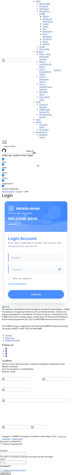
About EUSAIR (44, 4)
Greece (45, 26)
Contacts (57, 70)
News (38, 119)
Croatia (46, 24)
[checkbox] (18, 160)
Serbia (45, 41)
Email (3, 459)
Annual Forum (41, 132)
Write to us (9, 338)
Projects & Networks (43, 105)
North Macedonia (47, 35)
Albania (46, 16)
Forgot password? (17, 283)
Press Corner (44, 49)
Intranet (8, 335)
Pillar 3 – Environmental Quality (45, 71)
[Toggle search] (4, 142)
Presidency (43, 6)
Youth (38, 102)
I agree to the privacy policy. (14, 470)
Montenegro (48, 31)
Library (42, 46)
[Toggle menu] (38, 165)
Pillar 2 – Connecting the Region (45, 64)
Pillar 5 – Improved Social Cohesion (45, 87)
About (38, 1)
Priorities (39, 51)
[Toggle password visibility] (60, 269)
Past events (44, 129)
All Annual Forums (43, 135)
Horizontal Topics (43, 93)
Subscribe (5, 473)
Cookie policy (17, 439)
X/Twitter (4, 450)
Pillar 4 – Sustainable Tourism (44, 79)
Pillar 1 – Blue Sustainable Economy (45, 56)
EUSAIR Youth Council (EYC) (44, 110)
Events (38, 122)
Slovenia (46, 44)
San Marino (47, 39)
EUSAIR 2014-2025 (12, 340)
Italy (44, 29)
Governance (44, 9)
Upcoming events (43, 125)
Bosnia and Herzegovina (48, 20)
